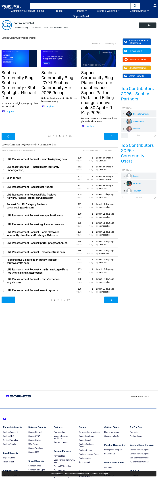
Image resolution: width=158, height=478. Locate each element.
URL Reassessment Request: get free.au (30, 187)
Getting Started (138, 11)
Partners (79, 11)
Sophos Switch (34, 440)
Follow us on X (135, 51)
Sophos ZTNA (34, 436)
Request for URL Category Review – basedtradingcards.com (27, 206)
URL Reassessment (138, 68)
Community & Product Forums (27, 11)
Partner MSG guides (62, 466)
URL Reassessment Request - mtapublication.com (35, 215)
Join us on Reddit (137, 59)
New (149, 25)
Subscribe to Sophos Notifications (138, 41)
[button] (135, 6)
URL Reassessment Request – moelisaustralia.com (36, 252)
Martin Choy (104, 253)
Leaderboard (109, 454)
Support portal (85, 440)
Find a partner (59, 432)
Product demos (136, 436)
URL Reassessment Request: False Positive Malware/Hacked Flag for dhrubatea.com (31, 196)
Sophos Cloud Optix (36, 470)
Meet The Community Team (56, 27)
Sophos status (85, 458)
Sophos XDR (14, 177)
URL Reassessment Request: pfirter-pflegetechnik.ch (37, 243)
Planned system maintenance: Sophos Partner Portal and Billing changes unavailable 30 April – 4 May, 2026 (97, 97)
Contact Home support (139, 454)
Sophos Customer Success (86, 445)
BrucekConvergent (141, 114)
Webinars (108, 467)
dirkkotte (136, 129)
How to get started (111, 432)
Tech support (84, 462)
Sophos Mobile (9, 444)
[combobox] (80, 6)
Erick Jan (102, 161)
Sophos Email (9, 458)
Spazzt (136, 176)
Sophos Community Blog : (18, 75)
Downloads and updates (89, 432)
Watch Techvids (136, 76)
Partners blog (59, 456)
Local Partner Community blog (64, 461)
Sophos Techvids (86, 450)
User (154, 5)
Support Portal (81, 16)
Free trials (134, 432)
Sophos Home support (139, 450)
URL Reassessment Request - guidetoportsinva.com (36, 224)
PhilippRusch (138, 121)
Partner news (59, 470)
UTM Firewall (34, 444)
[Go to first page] (137, 197)
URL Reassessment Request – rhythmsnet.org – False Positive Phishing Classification (37, 271)
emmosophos (104, 207)
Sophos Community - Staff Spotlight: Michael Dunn (19, 90)
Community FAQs (111, 436)
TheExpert (137, 191)
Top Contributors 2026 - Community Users (137, 153)
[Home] (15, 7)
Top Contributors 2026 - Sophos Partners (137, 94)
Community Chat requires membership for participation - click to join (79, 473)
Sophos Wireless (35, 448)
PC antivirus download (139, 462)
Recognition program (113, 450)
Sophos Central (35, 466)
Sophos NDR (34, 452)
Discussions (36, 27)
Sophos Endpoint (10, 432)
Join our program (61, 442)
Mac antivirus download (140, 458)
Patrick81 (137, 183)
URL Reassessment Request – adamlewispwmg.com (37, 159)
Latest (104, 157)
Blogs (59, 11)
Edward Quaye (105, 179)
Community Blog (21, 27)
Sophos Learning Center (89, 454)
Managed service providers (61, 437)
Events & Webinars (106, 11)
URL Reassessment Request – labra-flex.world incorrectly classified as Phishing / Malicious (33, 233)
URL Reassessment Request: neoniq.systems (32, 290)
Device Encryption (10, 440)
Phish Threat (8, 462)
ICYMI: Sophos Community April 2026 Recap (57, 87)
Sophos (10, 111)
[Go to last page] (138, 135)
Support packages (86, 436)
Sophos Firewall (35, 432)
